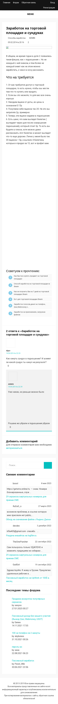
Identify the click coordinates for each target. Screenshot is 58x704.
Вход (52, 2)
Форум (16, 2)
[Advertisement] (29, 178)
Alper (8, 351)
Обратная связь (29, 2)
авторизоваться (14, 448)
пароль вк (17, 647)
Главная (6, 2)
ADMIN (11, 384)
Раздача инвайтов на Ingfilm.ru (21, 535)
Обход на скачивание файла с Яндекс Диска (28, 519)
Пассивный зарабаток (23, 660)
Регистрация (49, 8)
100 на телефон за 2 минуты (26, 633)
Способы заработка (16, 38)
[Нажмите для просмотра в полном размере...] (29, 223)
